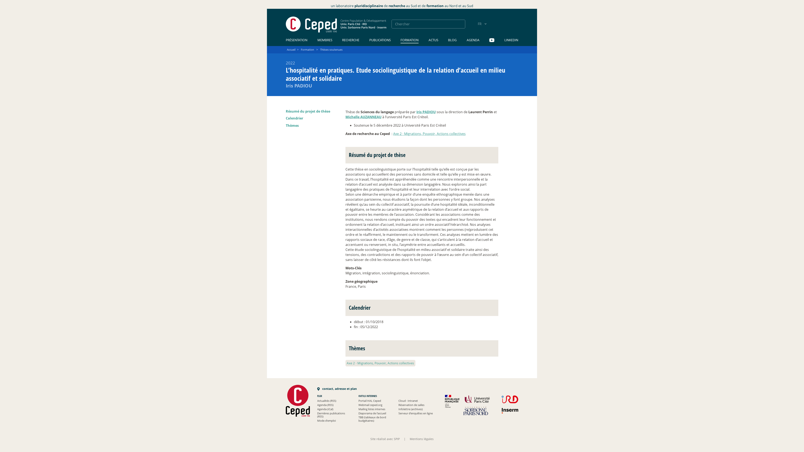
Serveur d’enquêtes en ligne (415, 413)
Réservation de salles (411, 405)
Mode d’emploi (326, 420)
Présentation (296, 40)
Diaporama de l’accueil (372, 413)
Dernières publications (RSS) (331, 415)
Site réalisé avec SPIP (385, 439)
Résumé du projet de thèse (308, 111)
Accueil (291, 49)
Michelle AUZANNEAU (363, 117)
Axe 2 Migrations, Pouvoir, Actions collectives (429, 133)
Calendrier (294, 118)
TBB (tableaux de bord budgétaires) (372, 418)
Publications (380, 40)
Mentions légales (422, 439)
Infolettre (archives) (410, 409)
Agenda (473, 40)
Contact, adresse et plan (339, 389)
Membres (324, 40)
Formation (410, 40)
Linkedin (511, 40)
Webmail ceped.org (370, 405)
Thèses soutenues (331, 49)
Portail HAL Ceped (369, 401)
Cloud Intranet (408, 401)
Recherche (350, 40)
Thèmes (292, 125)
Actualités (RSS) (326, 401)
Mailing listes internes (371, 409)
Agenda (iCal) (325, 409)
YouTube (491, 40)
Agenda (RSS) (325, 405)
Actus (433, 40)
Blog (452, 40)
